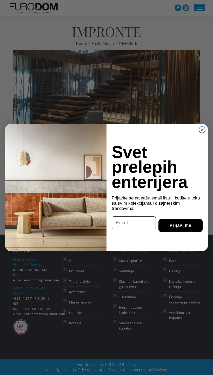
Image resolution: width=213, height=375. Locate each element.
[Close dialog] (202, 130)
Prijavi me (180, 225)
